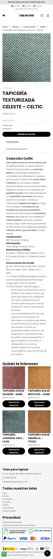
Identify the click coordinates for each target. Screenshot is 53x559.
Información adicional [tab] (16, 149)
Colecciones (29, 26)
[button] (47, 36)
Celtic (43, 26)
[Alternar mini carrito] (42, 15)
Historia (5, 496)
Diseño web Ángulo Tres (23, 555)
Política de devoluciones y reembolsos (18, 525)
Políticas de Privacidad (12, 522)
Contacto (6, 502)
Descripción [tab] (12, 141)
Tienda (15, 26)
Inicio (5, 26)
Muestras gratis (9, 511)
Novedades (7, 499)
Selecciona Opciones (14, 404)
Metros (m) (8, 120)
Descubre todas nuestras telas (26, 9)
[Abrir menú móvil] (3, 15)
